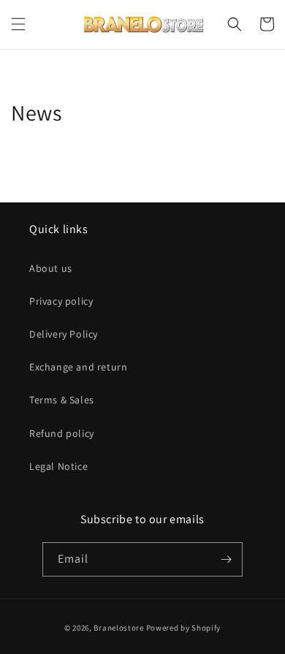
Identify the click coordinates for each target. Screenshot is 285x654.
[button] (18, 24)
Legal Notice (58, 466)
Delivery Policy (63, 334)
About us (50, 268)
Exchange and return (78, 366)
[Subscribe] (226, 559)
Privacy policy (61, 301)
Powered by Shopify (183, 628)
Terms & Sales (61, 399)
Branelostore (118, 628)
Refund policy (61, 433)
